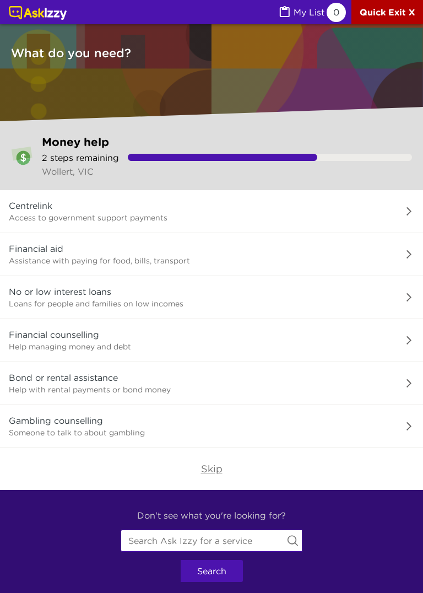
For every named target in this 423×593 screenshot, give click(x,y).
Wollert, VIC (68, 171)
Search (211, 570)
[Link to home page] (38, 14)
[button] (211, 211)
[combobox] (211, 541)
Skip (212, 468)
